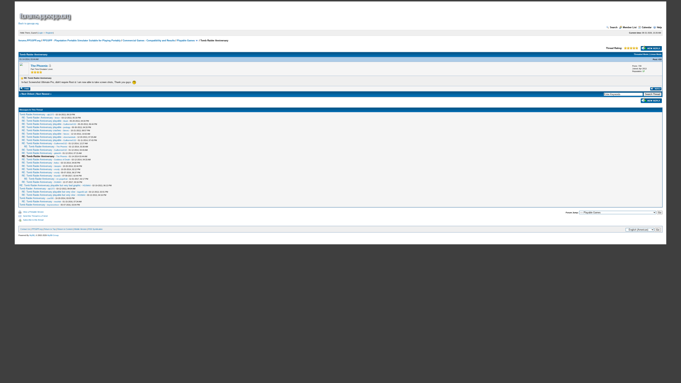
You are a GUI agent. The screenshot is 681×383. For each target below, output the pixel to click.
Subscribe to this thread (33, 220)
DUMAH (57, 182)
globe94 (57, 153)
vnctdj (56, 169)
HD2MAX (87, 185)
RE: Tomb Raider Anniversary (37, 143)
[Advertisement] (136, 13)
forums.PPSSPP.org (29, 40)
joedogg (66, 127)
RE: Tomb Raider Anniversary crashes (41, 130)
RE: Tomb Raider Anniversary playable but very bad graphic (50, 185)
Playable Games (186, 40)
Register (49, 33)
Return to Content (65, 229)
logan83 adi (82, 192)
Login (40, 33)
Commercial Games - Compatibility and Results (149, 40)
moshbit (57, 202)
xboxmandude (69, 137)
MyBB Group (53, 235)
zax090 (50, 198)
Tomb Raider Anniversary (32, 114)
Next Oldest (27, 94)
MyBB (32, 235)
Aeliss (56, 163)
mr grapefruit (61, 179)
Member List (629, 27)
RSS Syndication (95, 229)
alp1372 (50, 114)
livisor (57, 118)
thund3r (57, 176)
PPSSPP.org (37, 229)
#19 (659, 59)
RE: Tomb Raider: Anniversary (37, 117)
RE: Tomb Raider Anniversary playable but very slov (48, 191)
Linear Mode (655, 54)
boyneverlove (53, 205)
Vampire (57, 166)
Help (659, 27)
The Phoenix (39, 65)
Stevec (66, 130)
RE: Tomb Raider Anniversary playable (41, 121)
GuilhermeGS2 (69, 124)
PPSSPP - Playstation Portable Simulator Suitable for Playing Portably (82, 40)
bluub (65, 121)
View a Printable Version (33, 212)
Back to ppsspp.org (28, 23)
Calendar (647, 27)
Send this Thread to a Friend (35, 216)
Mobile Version (80, 229)
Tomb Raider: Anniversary (33, 188)
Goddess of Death (62, 160)
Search (614, 27)
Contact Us (25, 229)
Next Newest (42, 94)
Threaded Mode (641, 54)
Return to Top (50, 229)
